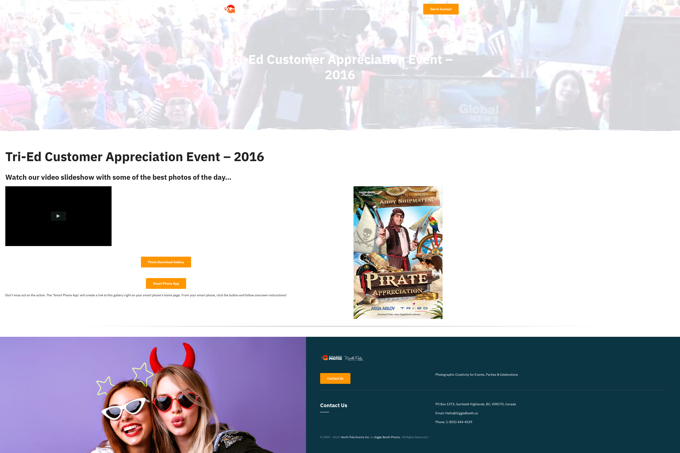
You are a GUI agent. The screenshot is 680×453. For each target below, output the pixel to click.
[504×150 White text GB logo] (241, 4)
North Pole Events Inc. (355, 437)
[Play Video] (58, 216)
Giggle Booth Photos (387, 437)
